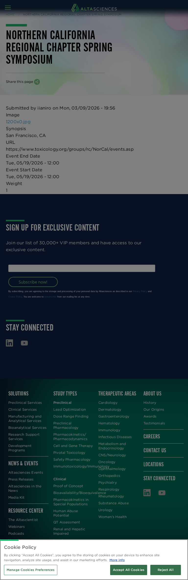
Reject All (165, 570)
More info (117, 560)
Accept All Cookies (128, 570)
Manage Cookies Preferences (31, 570)
